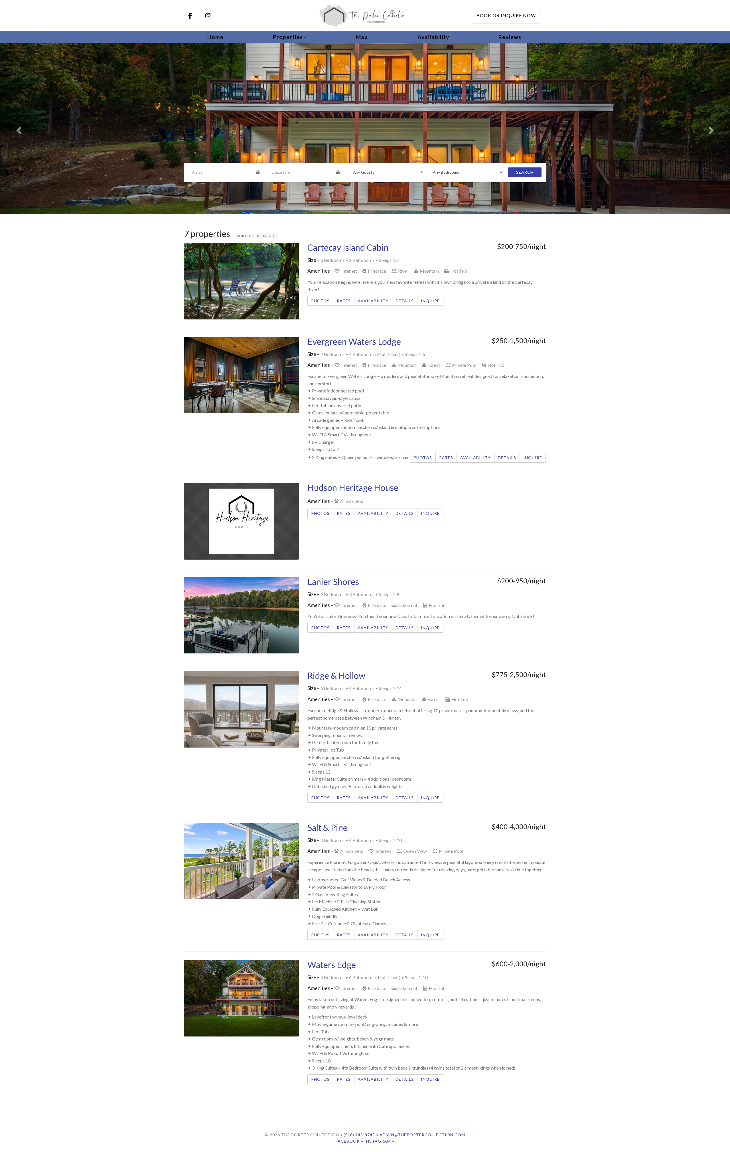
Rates (344, 300)
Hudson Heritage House (352, 487)
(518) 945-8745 (359, 1134)
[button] (18, 128)
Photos (320, 300)
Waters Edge (331, 964)
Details (405, 300)
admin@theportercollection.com (422, 1134)
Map (362, 37)
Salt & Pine (327, 827)
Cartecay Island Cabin (348, 247)
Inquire (430, 300)
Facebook (348, 1141)
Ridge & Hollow (336, 675)
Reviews (509, 37)
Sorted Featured (254, 236)
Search (525, 172)
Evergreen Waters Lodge (354, 341)
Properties (288, 37)
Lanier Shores (333, 581)
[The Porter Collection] (365, 15)
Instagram (377, 1141)
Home (215, 37)
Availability (433, 37)
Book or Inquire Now (506, 15)
